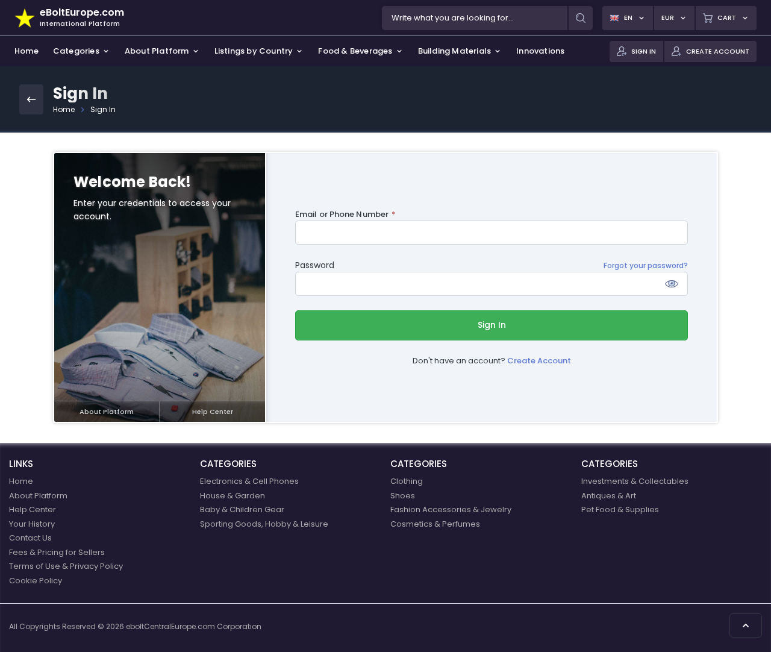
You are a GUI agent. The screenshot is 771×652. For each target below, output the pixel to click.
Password (314, 265)
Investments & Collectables (634, 481)
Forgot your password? (646, 265)
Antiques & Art (608, 495)
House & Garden (232, 495)
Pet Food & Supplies (620, 509)
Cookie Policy (35, 580)
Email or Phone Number (342, 214)
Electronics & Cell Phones (249, 481)
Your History (32, 524)
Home (64, 109)
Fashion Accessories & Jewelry (450, 509)
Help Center (212, 411)
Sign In (492, 325)
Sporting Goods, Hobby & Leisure (264, 524)
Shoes (402, 495)
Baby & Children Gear (242, 509)
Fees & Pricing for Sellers (57, 552)
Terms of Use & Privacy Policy (66, 566)
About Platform (107, 411)
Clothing (406, 481)
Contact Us (30, 538)
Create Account (539, 360)
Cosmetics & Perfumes (435, 524)
